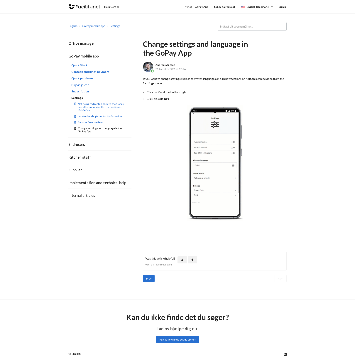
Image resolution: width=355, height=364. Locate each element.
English (72, 26)
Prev (148, 278)
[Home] (84, 7)
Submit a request (224, 6)
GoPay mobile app (93, 26)
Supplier (75, 170)
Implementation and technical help (97, 182)
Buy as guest (80, 85)
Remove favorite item (90, 122)
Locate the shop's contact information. (100, 116)
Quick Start (79, 65)
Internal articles (81, 195)
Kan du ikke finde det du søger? (177, 339)
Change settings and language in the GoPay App (100, 130)
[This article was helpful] (182, 259)
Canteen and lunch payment (90, 71)
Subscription (80, 91)
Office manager (81, 43)
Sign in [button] (283, 6)
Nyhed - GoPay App (196, 6)
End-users (76, 144)
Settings (115, 26)
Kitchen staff (79, 157)
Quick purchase (82, 78)
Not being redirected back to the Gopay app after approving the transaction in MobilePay (101, 107)
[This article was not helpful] (192, 259)
